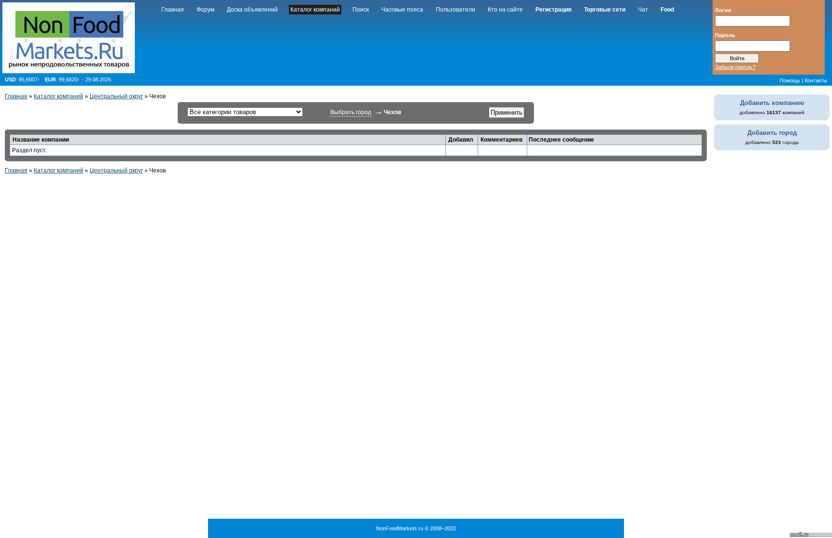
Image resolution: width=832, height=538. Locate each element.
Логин (723, 9)
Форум (205, 9)
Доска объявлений (252, 9)
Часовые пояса (402, 9)
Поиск (360, 9)
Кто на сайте (505, 9)
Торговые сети (604, 9)
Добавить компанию (772, 102)
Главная (172, 9)
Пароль (725, 34)
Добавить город (772, 132)
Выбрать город (350, 112)
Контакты (816, 80)
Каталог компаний (315, 9)
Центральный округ (116, 96)
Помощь (790, 80)
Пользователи (455, 9)
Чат (643, 9)
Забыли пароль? (735, 67)
